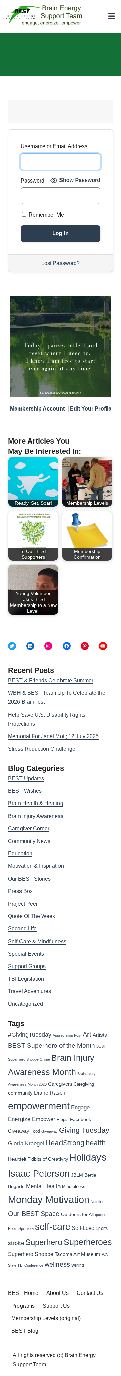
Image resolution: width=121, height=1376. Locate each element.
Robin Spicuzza (21, 1228)
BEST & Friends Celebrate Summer (50, 680)
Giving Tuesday (84, 1130)
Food (35, 1131)
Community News (29, 841)
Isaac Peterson (39, 1173)
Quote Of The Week (31, 916)
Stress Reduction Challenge (41, 749)
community (20, 1093)
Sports (102, 1228)
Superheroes (88, 1242)
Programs (23, 1306)
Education (20, 853)
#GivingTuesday (29, 1034)
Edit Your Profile (90, 409)
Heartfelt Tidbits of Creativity (38, 1159)
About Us (57, 1293)
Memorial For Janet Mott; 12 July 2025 (53, 736)
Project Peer (23, 904)
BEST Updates (26, 778)
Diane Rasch (49, 1093)
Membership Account (38, 409)
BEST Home (23, 1293)
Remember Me (45, 215)
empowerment (39, 1106)
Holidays (88, 1157)
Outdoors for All (77, 1214)
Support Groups (27, 966)
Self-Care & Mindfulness (37, 941)
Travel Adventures (29, 991)
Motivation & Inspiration (36, 866)
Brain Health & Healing (35, 803)
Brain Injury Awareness (35, 816)
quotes (100, 1215)
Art (87, 1034)
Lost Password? (60, 263)
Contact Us (90, 1293)
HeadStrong (64, 1143)
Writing (77, 1265)
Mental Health (43, 1186)
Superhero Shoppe (30, 1254)
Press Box (20, 891)
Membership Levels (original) (46, 1318)
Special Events (26, 954)
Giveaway (49, 1131)
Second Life (22, 928)
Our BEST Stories (29, 879)
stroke (16, 1243)
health (96, 1143)
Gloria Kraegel (26, 1143)
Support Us (56, 1306)
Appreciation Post (67, 1035)
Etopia (63, 1119)
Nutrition (97, 1202)
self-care (52, 1227)
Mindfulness (73, 1186)
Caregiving (84, 1084)
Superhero (43, 1242)
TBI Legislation (26, 979)
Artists (100, 1035)
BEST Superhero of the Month (51, 1045)
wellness (57, 1264)
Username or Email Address (54, 146)
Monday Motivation (48, 1199)
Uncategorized (25, 1004)
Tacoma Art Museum (77, 1254)
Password (32, 181)
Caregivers (60, 1084)
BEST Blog (24, 1331)
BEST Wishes (25, 791)
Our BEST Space (33, 1213)
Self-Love (83, 1228)
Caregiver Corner (28, 828)
